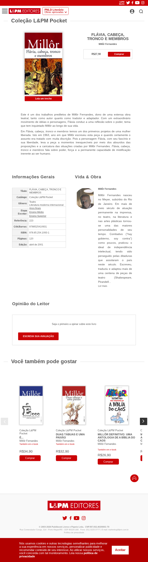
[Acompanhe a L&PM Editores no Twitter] (128, 3)
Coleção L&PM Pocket (68, 430)
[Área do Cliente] (136, 10)
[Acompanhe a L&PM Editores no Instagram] (143, 3)
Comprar (119, 54)
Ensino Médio (36, 212)
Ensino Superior (37, 216)
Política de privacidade (74, 532)
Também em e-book (28, 444)
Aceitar (120, 550)
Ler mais (102, 286)
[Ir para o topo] (133, 479)
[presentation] (4, 421)
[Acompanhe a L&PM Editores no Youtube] (137, 3)
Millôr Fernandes (108, 44)
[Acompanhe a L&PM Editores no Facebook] (132, 3)
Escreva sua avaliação (38, 336)
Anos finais (35, 208)
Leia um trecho (43, 98)
